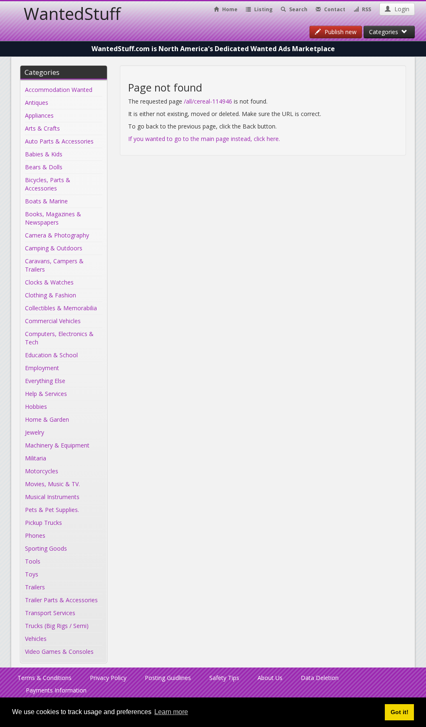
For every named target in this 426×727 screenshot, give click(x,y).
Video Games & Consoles (59, 651)
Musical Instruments (52, 497)
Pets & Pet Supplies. (52, 510)
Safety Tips (224, 678)
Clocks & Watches (49, 282)
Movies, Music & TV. (52, 484)
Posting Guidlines (168, 678)
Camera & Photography (57, 235)
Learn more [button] (171, 711)
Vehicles (36, 639)
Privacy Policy (108, 678)
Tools (32, 561)
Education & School (51, 355)
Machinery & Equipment (57, 445)
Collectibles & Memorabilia (61, 308)
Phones (35, 535)
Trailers (35, 587)
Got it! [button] (400, 712)
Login (401, 9)
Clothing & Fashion (50, 295)
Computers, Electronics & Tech (59, 338)
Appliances (39, 115)
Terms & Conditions (44, 678)
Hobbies (36, 406)
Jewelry (34, 432)
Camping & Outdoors (53, 248)
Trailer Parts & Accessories (61, 600)
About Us (270, 678)
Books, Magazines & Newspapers (53, 218)
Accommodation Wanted (58, 90)
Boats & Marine (46, 201)
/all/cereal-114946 (208, 101)
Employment (42, 368)
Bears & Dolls (43, 167)
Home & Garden (47, 419)
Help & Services (46, 394)
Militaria (35, 458)
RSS (366, 9)
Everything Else (45, 381)
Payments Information (56, 690)
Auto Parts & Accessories (59, 141)
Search (297, 9)
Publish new (340, 32)
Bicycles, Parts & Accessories (47, 184)
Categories (385, 32)
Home (229, 9)
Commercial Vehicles (53, 321)
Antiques (36, 102)
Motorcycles (41, 471)
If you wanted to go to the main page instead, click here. (204, 139)
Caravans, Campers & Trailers (54, 265)
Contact (334, 9)
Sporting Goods (46, 548)
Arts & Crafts (42, 128)
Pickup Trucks (43, 523)
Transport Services (50, 613)
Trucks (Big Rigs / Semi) (57, 626)
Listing (262, 9)
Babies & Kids (43, 154)
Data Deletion (320, 678)
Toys (31, 574)
